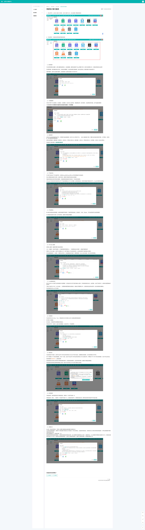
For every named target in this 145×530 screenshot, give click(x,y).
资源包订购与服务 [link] (63, 6)
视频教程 (35, 15)
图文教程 (35, 12)
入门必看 (35, 9)
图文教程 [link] (52, 6)
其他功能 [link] (57, 6)
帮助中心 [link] (48, 6)
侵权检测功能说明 (59, 142)
